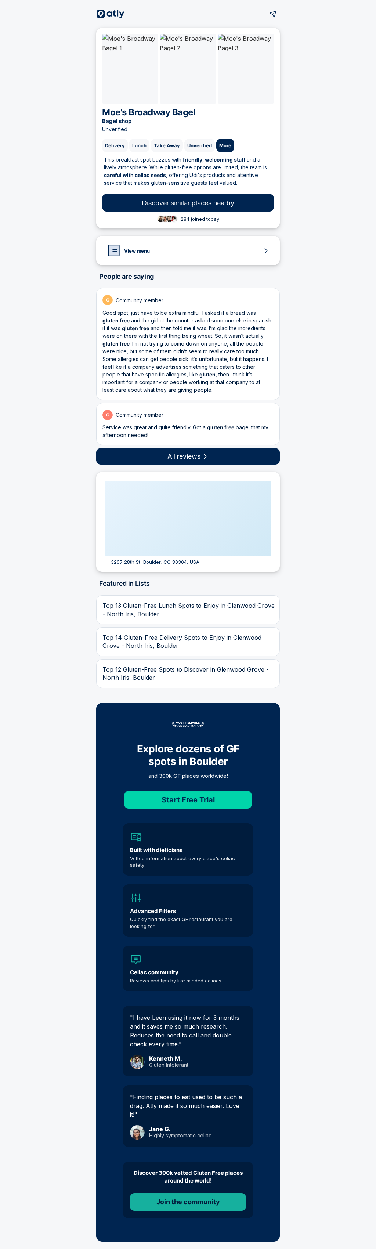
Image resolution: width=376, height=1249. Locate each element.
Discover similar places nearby (188, 203)
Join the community (188, 1202)
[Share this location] (273, 14)
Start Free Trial (188, 799)
